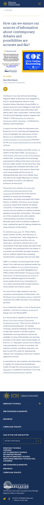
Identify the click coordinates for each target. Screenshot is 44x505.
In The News (8, 10)
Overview (7, 450)
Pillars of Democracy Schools (16, 457)
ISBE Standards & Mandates (15, 411)
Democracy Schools (12, 404)
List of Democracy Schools (15, 452)
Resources (7, 419)
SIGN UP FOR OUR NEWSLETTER (16, 435)
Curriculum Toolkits (12, 427)
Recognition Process (12, 454)
